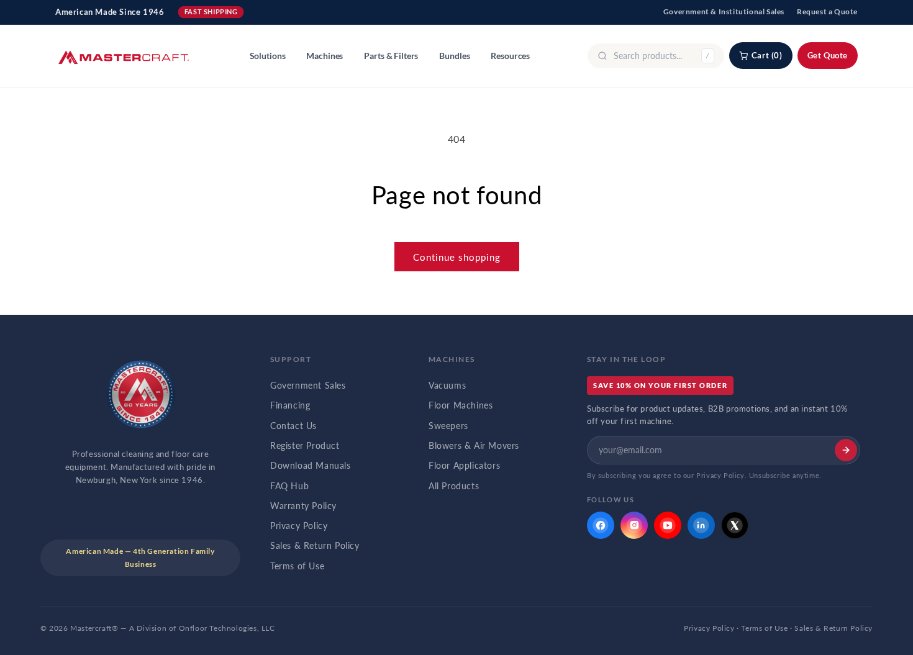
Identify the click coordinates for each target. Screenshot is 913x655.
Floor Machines (461, 405)
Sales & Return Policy (315, 546)
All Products (454, 486)
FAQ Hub (289, 486)
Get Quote (827, 55)
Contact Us (293, 426)
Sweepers (448, 426)
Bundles (454, 56)
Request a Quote (827, 11)
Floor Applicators (464, 466)
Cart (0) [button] (767, 55)
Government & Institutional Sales (723, 11)
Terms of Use (297, 566)
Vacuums (447, 386)
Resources (510, 56)
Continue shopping (457, 257)
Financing (290, 405)
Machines (324, 56)
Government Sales (308, 386)
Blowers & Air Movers (474, 446)
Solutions (268, 56)
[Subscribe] (846, 450)
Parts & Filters (391, 56)
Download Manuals (310, 466)
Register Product (305, 446)
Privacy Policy (298, 526)
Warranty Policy (303, 506)
